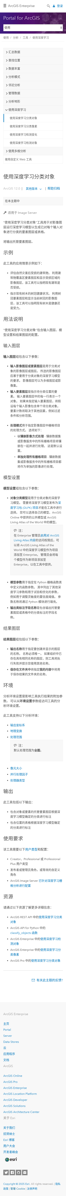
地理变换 (16, 731)
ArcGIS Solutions (14, 1106)
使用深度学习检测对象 (23, 143)
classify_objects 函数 (24, 933)
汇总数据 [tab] (14, 52)
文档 (6, 1060)
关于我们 (9, 1128)
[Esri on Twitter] (6, 1172)
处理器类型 (17, 780)
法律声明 (32, 1188)
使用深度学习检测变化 (23, 134)
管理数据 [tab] (14, 93)
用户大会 (9, 1146)
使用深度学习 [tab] (17, 109)
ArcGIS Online (12, 1076)
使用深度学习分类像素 (23, 126)
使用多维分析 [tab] (17, 151)
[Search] (49, 5)
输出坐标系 (17, 725)
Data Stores (11, 1042)
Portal (7, 1029)
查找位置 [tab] (14, 60)
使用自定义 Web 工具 (18, 159)
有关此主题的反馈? (49, 980)
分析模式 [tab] (14, 77)
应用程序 (9, 1054)
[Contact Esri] (24, 1172)
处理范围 (16, 737)
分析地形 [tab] (14, 101)
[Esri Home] (10, 1159)
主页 (6, 1024)
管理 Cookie (17, 1188)
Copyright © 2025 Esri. (16, 1183)
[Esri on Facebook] (12, 1172)
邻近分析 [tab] (14, 85)
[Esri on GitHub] (18, 1172)
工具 (25, 37)
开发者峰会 (10, 1152)
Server (7, 1036)
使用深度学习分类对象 (23, 118)
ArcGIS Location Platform (20, 1094)
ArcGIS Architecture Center (21, 1112)
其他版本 (32, 188)
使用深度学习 (40, 37)
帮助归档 (53, 188)
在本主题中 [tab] (12, 201)
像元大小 (16, 768)
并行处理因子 (19, 774)
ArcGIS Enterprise (21, 6)
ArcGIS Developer (15, 1100)
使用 (6, 37)
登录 (60, 6)
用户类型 (31, 849)
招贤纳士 (9, 1134)
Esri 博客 (9, 1140)
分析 (16, 37)
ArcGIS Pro (10, 1082)
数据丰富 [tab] (14, 68)
